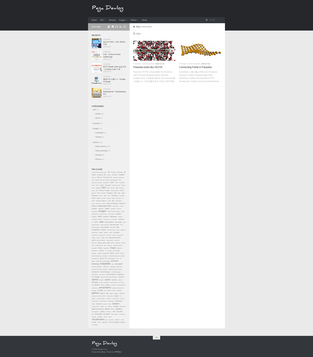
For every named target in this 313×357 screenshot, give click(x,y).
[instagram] (124, 27)
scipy (93, 304)
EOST (112, 182)
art (122, 198)
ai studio (103, 198)
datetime (103, 230)
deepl (117, 230)
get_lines (94, 242)
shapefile (115, 306)
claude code (103, 214)
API (105, 175)
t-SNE (113, 311)
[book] (108, 27)
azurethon (98, 203)
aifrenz (109, 198)
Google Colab (116, 185)
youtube (94, 322)
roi (120, 296)
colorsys (120, 216)
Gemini (102, 185)
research (122, 293)
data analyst (118, 222)
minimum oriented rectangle (99, 269)
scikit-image (111, 301)
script (109, 304)
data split (112, 227)
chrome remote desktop (113, 211)
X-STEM (121, 195)
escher (114, 235)
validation (100, 316)
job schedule (116, 250)
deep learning (111, 230)
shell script (122, 306)
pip (92, 285)
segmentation (95, 306)
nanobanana (95, 272)
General (112, 20)
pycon (109, 290)
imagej (113, 248)
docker (111, 232)
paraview (114, 280)
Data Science (148, 64)
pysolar (119, 290)
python (95, 293)
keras (122, 253)
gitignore (117, 242)
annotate (118, 198)
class (122, 211)
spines (112, 309)
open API (121, 277)
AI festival (100, 175)
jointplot (99, 253)
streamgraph (95, 311)
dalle (101, 222)
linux (117, 258)
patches (120, 280)
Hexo (103, 352)
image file (106, 248)
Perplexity (110, 193)
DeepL (100, 182)
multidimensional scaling (115, 269)
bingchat (94, 206)
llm (121, 258)
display (101, 232)
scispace (99, 304)
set (105, 306)
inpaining (119, 248)
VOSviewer (115, 195)
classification (95, 214)
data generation (114, 224)
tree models (114, 314)
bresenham (115, 206)
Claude (94, 177)
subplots (102, 311)
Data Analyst (113, 180)
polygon (107, 285)
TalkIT (105, 195)
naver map (102, 274)
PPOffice (118, 352)
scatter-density (100, 298)
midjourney (106, 266)
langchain (105, 256)
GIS (102, 20)
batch (104, 203)
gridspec (109, 245)
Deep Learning (101, 151)
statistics (119, 309)
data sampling (105, 227)
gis (108, 243)
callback (107, 208)
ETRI (116, 182)
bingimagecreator (104, 206)
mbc (112, 264)
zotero (99, 322)
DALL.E (99, 177)
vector (105, 316)
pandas (108, 280)
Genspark (108, 185)
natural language (105, 272)
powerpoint (95, 288)
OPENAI (121, 190)
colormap (113, 216)
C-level (109, 175)
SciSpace (95, 195)
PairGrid (103, 193)
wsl (106, 319)
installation (102, 250)
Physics (98, 159)
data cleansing (105, 224)
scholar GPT (115, 298)
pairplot (101, 280)
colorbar (105, 216)
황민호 (96, 324)
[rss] (120, 27)
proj (105, 290)
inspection (94, 250)
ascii (109, 200)
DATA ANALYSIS (107, 177)
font (107, 237)
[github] (116, 27)
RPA (119, 193)
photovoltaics (114, 282)
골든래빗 (104, 322)
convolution (114, 219)
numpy (97, 277)
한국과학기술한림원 (113, 322)
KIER (103, 188)
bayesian (122, 203)
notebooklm (120, 274)
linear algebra (111, 258)
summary (108, 311)
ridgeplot (116, 296)
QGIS (97, 118)
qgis (107, 293)
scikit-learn (119, 301)
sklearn (107, 309)
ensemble (94, 235)
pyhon (114, 290)
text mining (98, 314)
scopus (105, 304)
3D (109, 172)
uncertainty (122, 314)
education (116, 232)
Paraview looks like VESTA (147, 67)
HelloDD (98, 188)
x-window (111, 319)
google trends (99, 245)
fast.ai (98, 237)
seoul (102, 306)
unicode (94, 316)
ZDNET (94, 198)
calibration (101, 208)
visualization (98, 319)
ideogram (94, 248)
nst (93, 277)
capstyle (113, 208)
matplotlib (105, 263)
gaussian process (115, 237)
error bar (108, 235)
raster (111, 293)
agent (98, 198)
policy (102, 285)
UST (109, 195)
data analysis (109, 222)
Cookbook (99, 133)
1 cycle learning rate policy (99, 172)
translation (106, 314)
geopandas (110, 240)
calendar (94, 208)
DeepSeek (106, 182)
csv (93, 222)
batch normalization (112, 203)
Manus (113, 188)
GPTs (93, 185)
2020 (138, 34)
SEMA (123, 193)
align (113, 198)
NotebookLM (114, 190)
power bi (113, 285)
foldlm (102, 237)
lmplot (93, 261)
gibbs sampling (102, 242)
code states (111, 214)
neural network (111, 274)
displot (106, 232)
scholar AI (108, 298)
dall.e (96, 222)
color (99, 216)
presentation (105, 287)
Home (94, 20)
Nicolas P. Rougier (104, 190)
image (100, 248)
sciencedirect (103, 301)
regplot (116, 293)
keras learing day (96, 256)
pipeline (97, 285)
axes (93, 203)
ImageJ (122, 20)
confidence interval (97, 219)
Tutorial (98, 137)
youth (122, 319)
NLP (96, 190)
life (105, 258)
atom (113, 200)
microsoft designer (97, 266)
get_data (116, 240)
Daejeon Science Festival (102, 180)
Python (134, 20)
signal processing (97, 309)
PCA (98, 193)
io (106, 250)
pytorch (102, 293)
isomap (110, 250)
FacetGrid (122, 182)
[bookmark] (112, 27)
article (93, 200)
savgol (93, 298)
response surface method (99, 296)
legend (102, 258)
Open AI (94, 193)
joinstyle (94, 253)
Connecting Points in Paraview (195, 67)
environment (101, 235)
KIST (108, 188)
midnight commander (116, 266)
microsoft (118, 264)
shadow (110, 306)
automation (119, 200)
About (144, 20)
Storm (100, 195)
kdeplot (117, 253)
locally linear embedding (103, 261)
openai (95, 279)
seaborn (115, 304)
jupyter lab (106, 253)
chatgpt (102, 211)
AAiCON (113, 172)
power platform (121, 285)
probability (100, 290)
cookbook (121, 219)
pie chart (121, 282)
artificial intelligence (101, 200)
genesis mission (101, 240)
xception (117, 319)
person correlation (104, 282)
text (93, 314)
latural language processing (117, 256)
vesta (109, 316)
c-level (121, 206)
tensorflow (120, 311)
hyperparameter (117, 245)
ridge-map (110, 296)
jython (112, 253)
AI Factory (120, 172)
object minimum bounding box (109, 277)
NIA (117, 188)
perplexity (95, 282)
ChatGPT (122, 175)
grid (105, 245)
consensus (106, 219)
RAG (115, 193)
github (112, 242)
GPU (97, 185)
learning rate (95, 258)
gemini (93, 240)
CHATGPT (114, 175)
